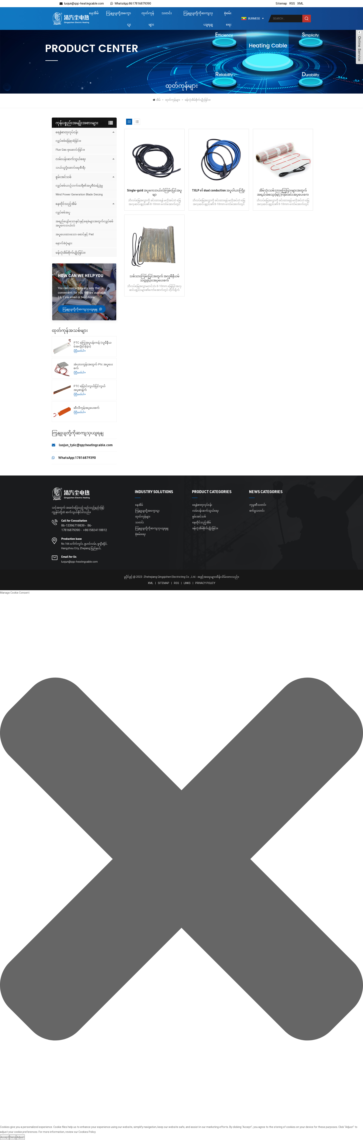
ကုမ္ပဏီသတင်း (257, 504)
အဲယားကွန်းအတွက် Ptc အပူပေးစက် (93, 366)
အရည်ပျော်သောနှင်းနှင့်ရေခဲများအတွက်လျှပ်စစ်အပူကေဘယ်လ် (84, 223)
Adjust (20, 1137)
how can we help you (80, 275)
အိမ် (158, 99)
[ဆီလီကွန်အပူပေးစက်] (62, 411)
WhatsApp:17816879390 (77, 457)
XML (300, 3)
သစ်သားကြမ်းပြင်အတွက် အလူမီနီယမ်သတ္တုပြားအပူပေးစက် (154, 278)
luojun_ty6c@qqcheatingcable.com (86, 445)
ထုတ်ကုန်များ (147, 18)
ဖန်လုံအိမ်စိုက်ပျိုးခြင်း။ (197, 99)
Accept (4, 1137)
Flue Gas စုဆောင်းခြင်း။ (70, 149)
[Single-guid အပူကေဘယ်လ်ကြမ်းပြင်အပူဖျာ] (154, 159)
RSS (292, 3)
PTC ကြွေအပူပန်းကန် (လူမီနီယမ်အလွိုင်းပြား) (93, 344)
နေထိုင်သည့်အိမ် (66, 204)
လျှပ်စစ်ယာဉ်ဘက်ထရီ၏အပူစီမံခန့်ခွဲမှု (79, 185)
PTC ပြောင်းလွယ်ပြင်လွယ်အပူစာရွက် (89, 388)
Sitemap (281, 3)
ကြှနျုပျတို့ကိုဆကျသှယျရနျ (198, 18)
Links (187, 583)
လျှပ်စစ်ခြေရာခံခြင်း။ (68, 140)
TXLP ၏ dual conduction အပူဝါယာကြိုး (218, 190)
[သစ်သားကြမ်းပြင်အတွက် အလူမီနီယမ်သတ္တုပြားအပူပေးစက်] (154, 244)
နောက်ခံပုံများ (64, 243)
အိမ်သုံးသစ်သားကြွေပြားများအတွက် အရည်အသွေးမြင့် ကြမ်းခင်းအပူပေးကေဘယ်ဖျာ (283, 192)
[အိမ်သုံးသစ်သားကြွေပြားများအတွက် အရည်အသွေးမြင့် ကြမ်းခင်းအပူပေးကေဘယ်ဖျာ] (283, 159)
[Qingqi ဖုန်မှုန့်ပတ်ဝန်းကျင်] (70, 18)
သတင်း (166, 13)
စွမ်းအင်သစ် (63, 177)
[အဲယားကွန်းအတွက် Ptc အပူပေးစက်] (62, 368)
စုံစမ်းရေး (227, 18)
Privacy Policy (205, 583)
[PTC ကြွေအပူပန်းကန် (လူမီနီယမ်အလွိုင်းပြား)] (62, 346)
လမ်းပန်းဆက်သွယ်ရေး (71, 159)
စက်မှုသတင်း (256, 510)
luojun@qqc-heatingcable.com (84, 3)
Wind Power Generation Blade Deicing (79, 194)
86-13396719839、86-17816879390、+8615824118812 (84, 528)
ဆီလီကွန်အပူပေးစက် (86, 408)
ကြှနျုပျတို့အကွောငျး (118, 18)
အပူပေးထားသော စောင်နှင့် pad (75, 234)
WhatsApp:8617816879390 (133, 3)
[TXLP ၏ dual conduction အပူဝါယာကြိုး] (218, 159)
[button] (181, 860)
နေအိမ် (94, 13)
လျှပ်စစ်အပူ (63, 212)
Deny (13, 1137)
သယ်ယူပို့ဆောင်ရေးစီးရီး (70, 167)
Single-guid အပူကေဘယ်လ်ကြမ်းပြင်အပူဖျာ (154, 192)
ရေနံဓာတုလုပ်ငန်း (67, 132)
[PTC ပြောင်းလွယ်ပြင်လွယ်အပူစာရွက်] (62, 390)
